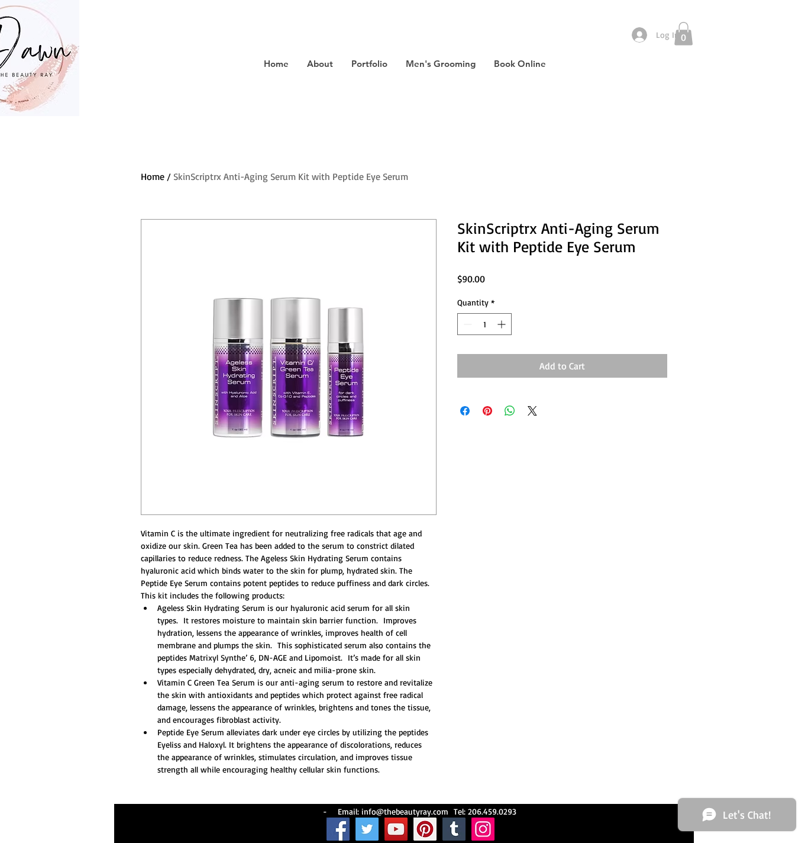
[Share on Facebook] (465, 411)
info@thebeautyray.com (404, 811)
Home (152, 176)
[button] (683, 33)
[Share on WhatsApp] (510, 411)
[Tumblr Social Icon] (454, 829)
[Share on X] (532, 411)
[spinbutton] (484, 324)
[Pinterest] (425, 829)
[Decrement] (466, 324)
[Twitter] (367, 829)
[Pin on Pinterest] (487, 411)
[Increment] (502, 324)
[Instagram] (483, 829)
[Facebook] (338, 829)
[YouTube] (396, 829)
